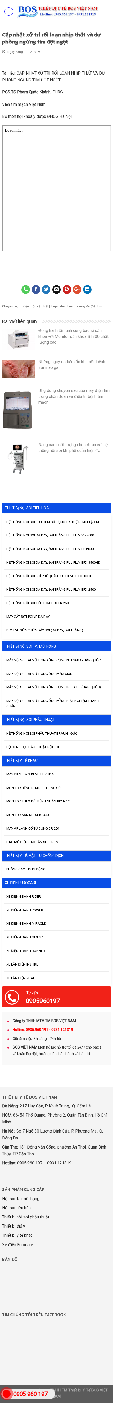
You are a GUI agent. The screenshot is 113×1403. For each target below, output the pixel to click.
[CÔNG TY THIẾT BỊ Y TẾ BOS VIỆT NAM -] (58, 11)
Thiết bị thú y (13, 1226)
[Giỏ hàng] (106, 11)
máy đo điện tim (90, 306)
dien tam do (69, 306)
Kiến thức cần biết (35, 306)
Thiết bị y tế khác (17, 1235)
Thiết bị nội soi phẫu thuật (25, 1217)
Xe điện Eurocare (17, 1244)
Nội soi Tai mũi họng (20, 1198)
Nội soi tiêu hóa (16, 1207)
